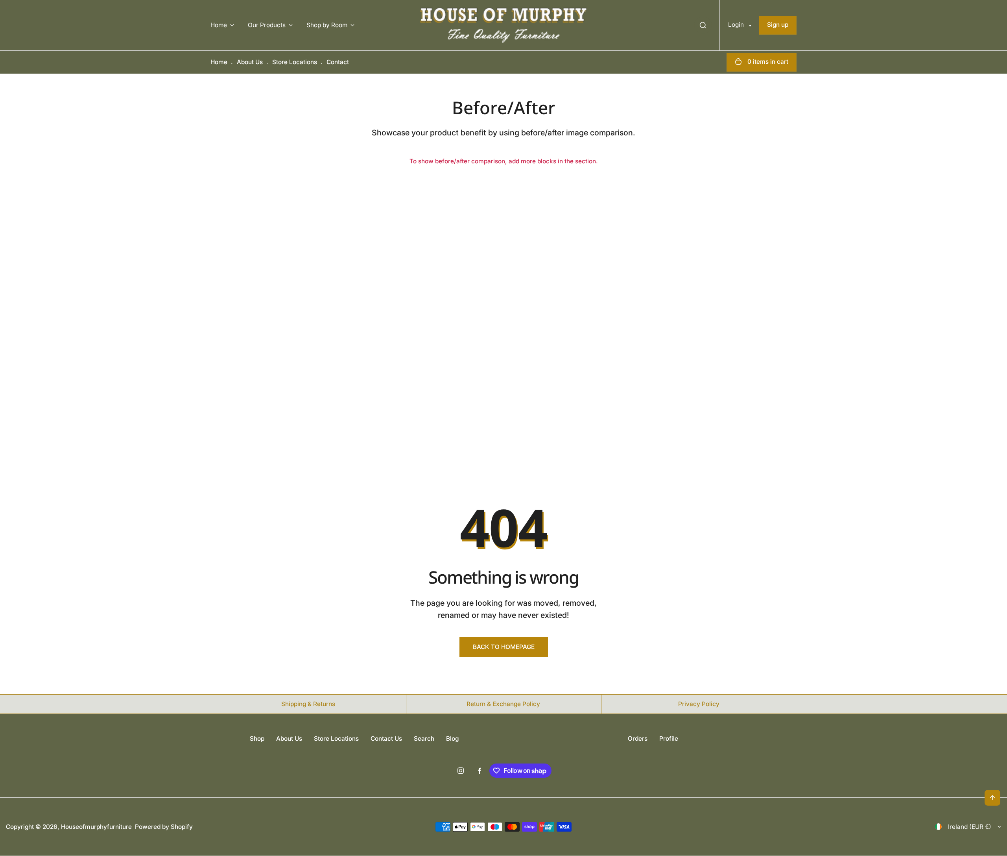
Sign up (777, 24)
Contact (337, 62)
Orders (637, 738)
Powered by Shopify (164, 826)
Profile (668, 738)
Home (218, 25)
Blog (452, 738)
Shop (257, 738)
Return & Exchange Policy (503, 704)
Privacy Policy (698, 704)
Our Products (267, 25)
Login (736, 24)
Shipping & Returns (308, 704)
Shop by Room (326, 25)
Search (424, 738)
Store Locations (294, 62)
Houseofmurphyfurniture (96, 826)
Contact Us (386, 738)
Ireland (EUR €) (969, 826)
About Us (250, 62)
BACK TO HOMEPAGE (504, 647)
